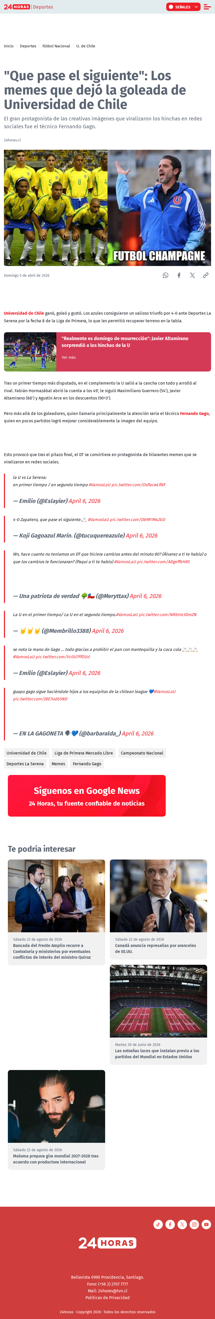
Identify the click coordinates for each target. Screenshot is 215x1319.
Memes (58, 764)
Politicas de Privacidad (107, 1297)
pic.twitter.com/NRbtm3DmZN (167, 614)
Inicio (9, 46)
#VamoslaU (98, 519)
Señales (183, 7)
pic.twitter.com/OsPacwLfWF (138, 484)
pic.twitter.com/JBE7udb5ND (40, 699)
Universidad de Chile (27, 753)
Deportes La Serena (25, 764)
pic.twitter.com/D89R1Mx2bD (137, 519)
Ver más (69, 357)
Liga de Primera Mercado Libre (84, 753)
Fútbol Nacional (56, 46)
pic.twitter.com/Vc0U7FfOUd (63, 656)
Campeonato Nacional (142, 753)
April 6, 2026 (84, 501)
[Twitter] (192, 275)
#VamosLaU (99, 484)
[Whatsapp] (165, 275)
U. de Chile (85, 46)
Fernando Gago (87, 764)
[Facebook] (179, 275)
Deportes (28, 46)
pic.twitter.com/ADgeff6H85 (163, 561)
